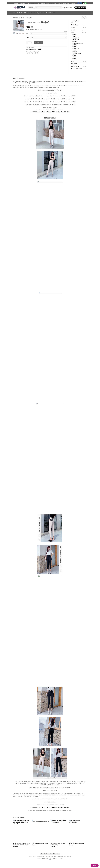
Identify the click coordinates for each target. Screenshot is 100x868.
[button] (67, 7)
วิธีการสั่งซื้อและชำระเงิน (43, 3)
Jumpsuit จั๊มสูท (76, 53)
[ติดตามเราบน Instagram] (81, 3)
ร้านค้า (34, 3)
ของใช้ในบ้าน (75, 66)
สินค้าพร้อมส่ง (75, 25)
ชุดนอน (74, 34)
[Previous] (15, 26)
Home (29, 3)
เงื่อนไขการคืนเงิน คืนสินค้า (64, 3)
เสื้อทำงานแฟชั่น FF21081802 (76, 843)
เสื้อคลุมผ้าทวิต (76, 38)
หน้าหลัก (15, 18)
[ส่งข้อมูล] (61, 7)
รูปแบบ (27, 37)
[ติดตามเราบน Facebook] (78, 3)
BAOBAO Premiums (77, 43)
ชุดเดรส (74, 58)
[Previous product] (85, 17)
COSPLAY (74, 64)
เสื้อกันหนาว (75, 48)
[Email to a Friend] (32, 52)
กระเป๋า (73, 27)
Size (27, 33)
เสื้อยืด (74, 55)
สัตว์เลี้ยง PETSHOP (76, 69)
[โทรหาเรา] (85, 3)
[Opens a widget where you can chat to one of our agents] (94, 865)
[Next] (21, 26)
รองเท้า (73, 30)
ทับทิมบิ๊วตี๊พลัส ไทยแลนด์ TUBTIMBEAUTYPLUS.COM (54, 112)
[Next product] (82, 17)
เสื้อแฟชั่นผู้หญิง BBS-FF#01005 (40, 843)
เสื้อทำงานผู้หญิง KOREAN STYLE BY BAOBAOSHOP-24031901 (21, 844)
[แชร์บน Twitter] (30, 52)
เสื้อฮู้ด (74, 46)
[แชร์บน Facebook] (27, 52)
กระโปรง (74, 56)
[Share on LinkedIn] (38, 52)
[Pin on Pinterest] (35, 52)
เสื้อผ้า (22, 18)
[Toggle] (86, 25)
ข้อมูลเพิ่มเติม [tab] (21, 78)
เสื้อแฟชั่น (29, 18)
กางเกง (32, 49)
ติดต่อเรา (74, 3)
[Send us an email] (83, 3)
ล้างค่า (65, 31)
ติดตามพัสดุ (54, 3)
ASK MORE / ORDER (50, 802)
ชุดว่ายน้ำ (74, 41)
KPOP (72, 61)
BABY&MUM (75, 39)
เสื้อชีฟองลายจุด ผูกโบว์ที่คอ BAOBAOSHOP (58, 844)
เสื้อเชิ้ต (74, 50)
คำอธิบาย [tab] (15, 78)
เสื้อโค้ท (74, 45)
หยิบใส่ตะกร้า (38, 43)
